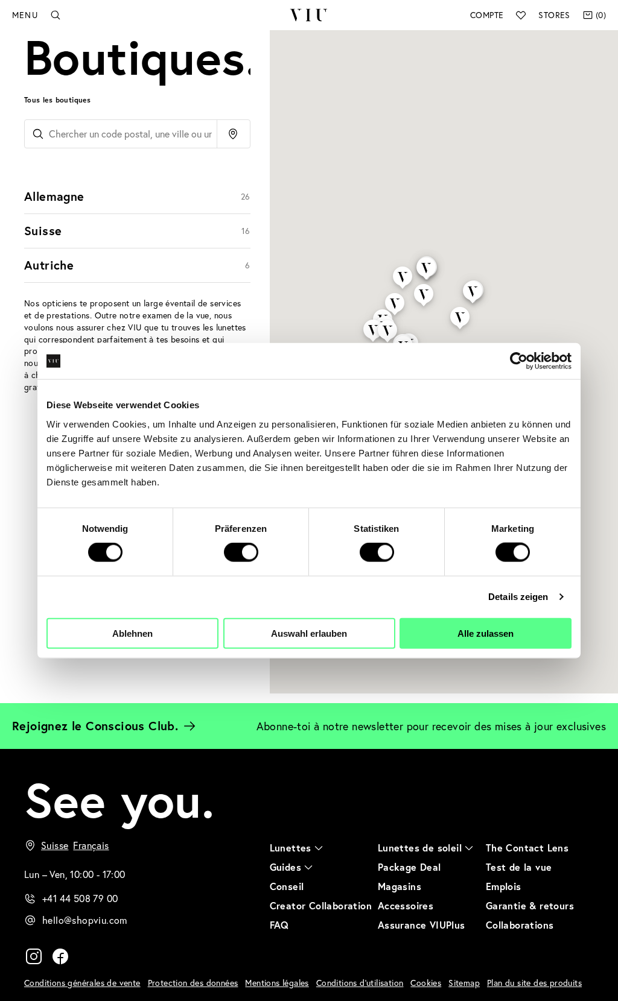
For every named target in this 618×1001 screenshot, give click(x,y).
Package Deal (409, 866)
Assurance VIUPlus (421, 924)
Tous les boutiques (57, 99)
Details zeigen (518, 597)
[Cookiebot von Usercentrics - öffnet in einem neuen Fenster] (519, 361)
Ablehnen (132, 633)
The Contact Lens (527, 847)
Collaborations (520, 924)
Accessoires (405, 905)
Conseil (287, 886)
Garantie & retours (530, 905)
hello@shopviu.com (84, 920)
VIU (309, 15)
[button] (472, 282)
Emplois (503, 886)
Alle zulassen (485, 633)
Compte (486, 15)
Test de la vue (519, 866)
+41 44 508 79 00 (80, 898)
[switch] (241, 552)
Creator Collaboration (321, 905)
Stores (554, 15)
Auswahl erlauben (309, 633)
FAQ (279, 924)
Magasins (399, 886)
